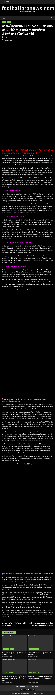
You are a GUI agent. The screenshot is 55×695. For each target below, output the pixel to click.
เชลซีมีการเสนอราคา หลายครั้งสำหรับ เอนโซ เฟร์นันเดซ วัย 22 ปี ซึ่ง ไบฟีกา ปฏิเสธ (14, 666)
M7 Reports (23, 686)
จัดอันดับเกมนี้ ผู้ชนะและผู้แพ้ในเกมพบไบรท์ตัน (14, 643)
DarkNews (32, 693)
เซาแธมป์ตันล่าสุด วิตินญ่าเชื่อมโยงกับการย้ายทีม (40, 643)
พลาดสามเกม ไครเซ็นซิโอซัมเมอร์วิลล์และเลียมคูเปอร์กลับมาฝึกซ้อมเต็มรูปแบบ (40, 666)
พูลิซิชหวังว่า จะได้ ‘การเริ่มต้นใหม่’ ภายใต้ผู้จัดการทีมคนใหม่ (14, 623)
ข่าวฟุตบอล (5, 672)
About (28, 686)
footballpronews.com (28, 8)
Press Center (34, 686)
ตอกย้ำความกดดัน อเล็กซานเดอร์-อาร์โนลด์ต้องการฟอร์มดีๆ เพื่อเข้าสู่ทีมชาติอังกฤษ (41, 623)
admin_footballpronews (8, 37)
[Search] (51, 17)
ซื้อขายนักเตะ (10, 672)
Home (17, 686)
